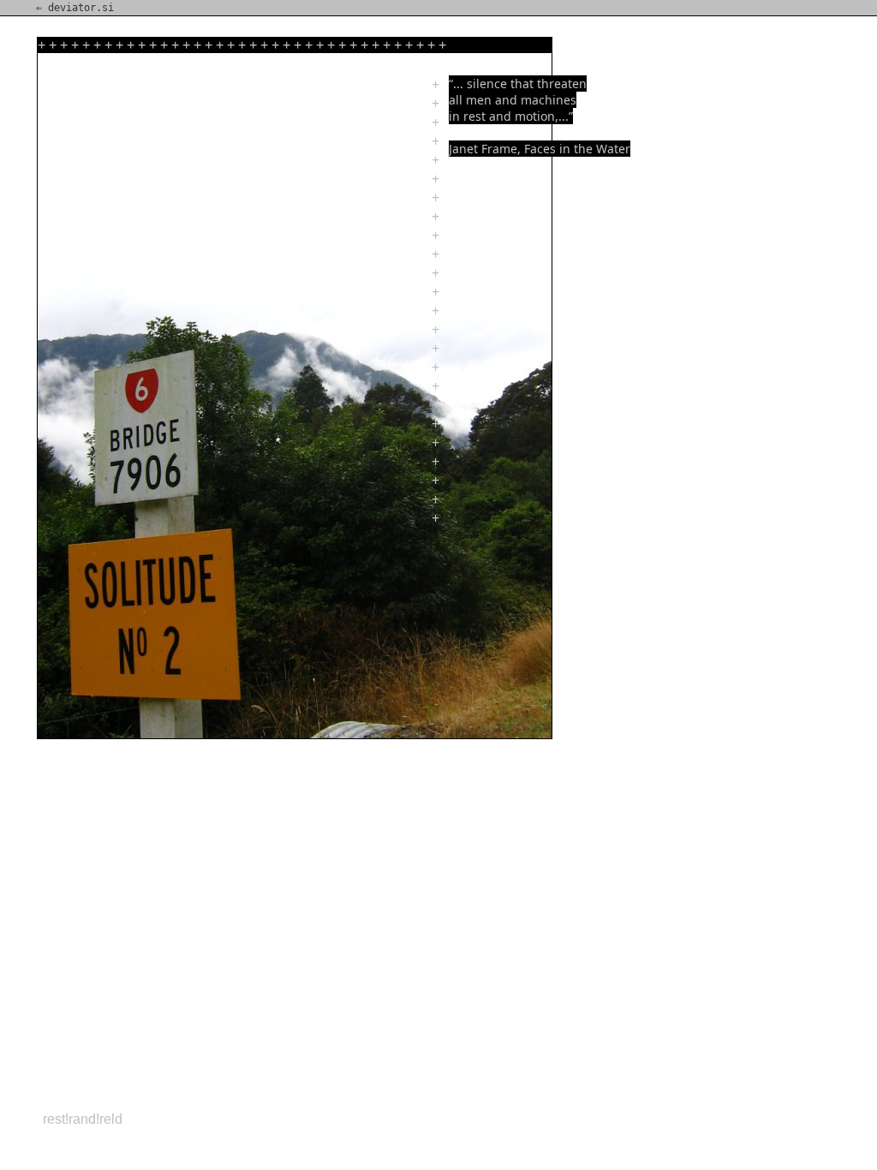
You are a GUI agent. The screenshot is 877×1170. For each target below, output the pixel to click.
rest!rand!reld (82, 1119)
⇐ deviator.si (75, 8)
